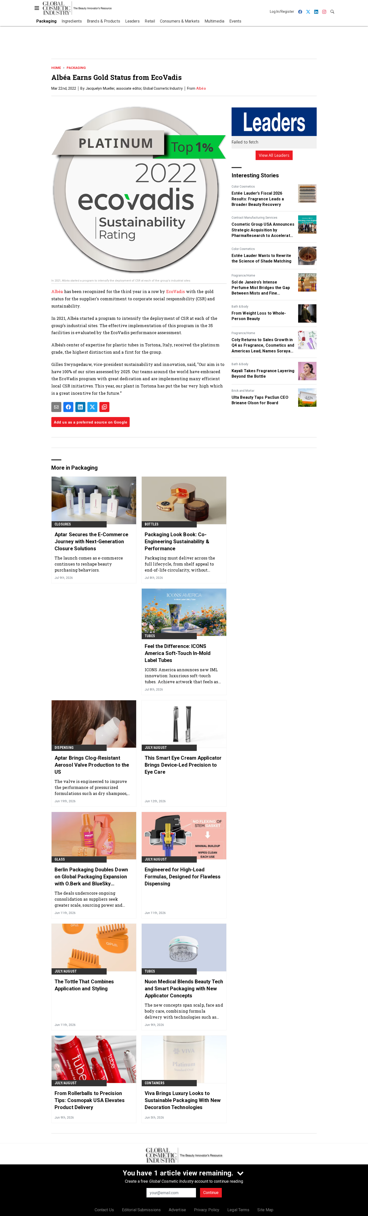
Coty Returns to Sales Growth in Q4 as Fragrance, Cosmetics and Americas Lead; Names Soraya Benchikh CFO (263, 345)
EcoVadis (175, 291)
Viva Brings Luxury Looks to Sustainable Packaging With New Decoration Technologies (183, 1100)
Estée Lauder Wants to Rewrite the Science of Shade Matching (261, 258)
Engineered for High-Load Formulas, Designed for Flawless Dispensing (183, 877)
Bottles (151, 524)
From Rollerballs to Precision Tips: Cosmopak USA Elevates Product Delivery (90, 1100)
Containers (154, 1083)
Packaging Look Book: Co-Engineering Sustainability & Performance (177, 541)
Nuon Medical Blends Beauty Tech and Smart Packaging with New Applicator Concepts (184, 989)
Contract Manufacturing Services (254, 217)
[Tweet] (92, 407)
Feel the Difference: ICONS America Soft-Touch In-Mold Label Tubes (178, 653)
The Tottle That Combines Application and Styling (84, 985)
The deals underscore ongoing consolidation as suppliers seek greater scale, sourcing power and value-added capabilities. (88, 899)
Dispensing (64, 748)
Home (56, 68)
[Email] (56, 407)
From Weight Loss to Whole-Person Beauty (259, 316)
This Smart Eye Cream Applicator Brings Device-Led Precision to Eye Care (183, 765)
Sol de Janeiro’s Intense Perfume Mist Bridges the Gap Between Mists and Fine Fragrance (261, 288)
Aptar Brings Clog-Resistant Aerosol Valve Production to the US (92, 765)
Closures (63, 524)
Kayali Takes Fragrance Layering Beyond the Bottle (263, 373)
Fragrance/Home (243, 275)
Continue (211, 1192)
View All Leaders (274, 155)
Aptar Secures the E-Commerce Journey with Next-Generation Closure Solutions (91, 541)
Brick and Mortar (243, 390)
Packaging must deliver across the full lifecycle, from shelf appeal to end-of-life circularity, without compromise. (180, 564)
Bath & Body (240, 306)
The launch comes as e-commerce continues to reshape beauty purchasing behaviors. (89, 564)
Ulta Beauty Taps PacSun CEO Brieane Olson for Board (260, 400)
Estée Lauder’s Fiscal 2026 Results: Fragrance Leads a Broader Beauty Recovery (258, 199)
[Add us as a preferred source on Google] (104, 407)
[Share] (68, 407)
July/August (156, 748)
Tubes (150, 636)
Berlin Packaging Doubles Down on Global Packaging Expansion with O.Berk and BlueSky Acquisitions (91, 877)
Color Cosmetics (243, 186)
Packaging (76, 68)
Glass (60, 859)
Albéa (201, 88)
